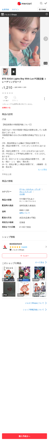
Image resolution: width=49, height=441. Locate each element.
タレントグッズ (25, 191)
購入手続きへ (24, 436)
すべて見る (39, 262)
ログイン (15, 9)
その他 (22, 194)
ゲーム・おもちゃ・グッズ (29, 189)
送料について (24, 213)
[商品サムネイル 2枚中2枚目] (13, 71)
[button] (41, 3)
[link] (41, 262)
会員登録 (5, 9)
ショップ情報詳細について (33, 309)
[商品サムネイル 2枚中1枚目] (5, 71)
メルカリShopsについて (34, 303)
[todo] (45, 3)
